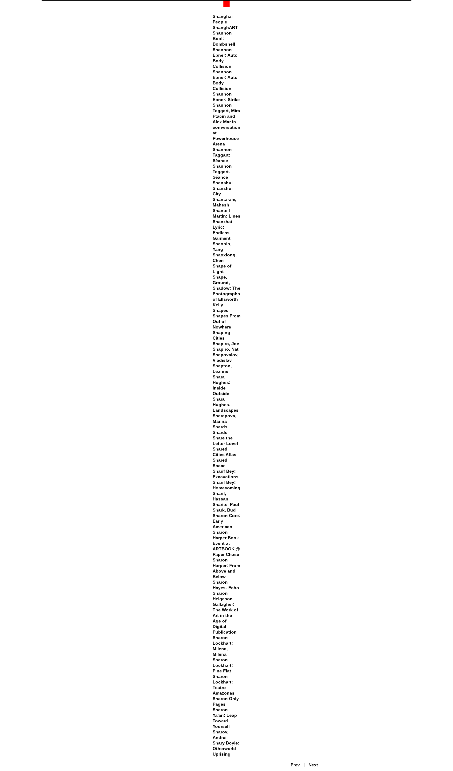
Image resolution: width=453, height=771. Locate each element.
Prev (295, 764)
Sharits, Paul (226, 504)
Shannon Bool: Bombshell (224, 39)
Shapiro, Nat (226, 349)
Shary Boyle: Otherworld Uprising (226, 748)
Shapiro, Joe (226, 343)
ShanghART (225, 27)
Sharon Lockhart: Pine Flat (223, 665)
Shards (220, 426)
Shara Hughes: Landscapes (226, 405)
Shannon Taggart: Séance (222, 155)
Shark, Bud (224, 510)
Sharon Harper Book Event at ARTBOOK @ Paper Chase (226, 543)
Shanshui (223, 182)
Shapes (220, 310)
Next (313, 764)
